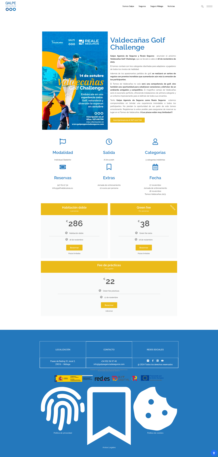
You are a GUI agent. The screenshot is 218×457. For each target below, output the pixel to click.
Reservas (62, 177)
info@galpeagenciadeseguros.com (109, 364)
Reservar (74, 247)
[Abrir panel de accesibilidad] (214, 453)
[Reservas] (63, 167)
